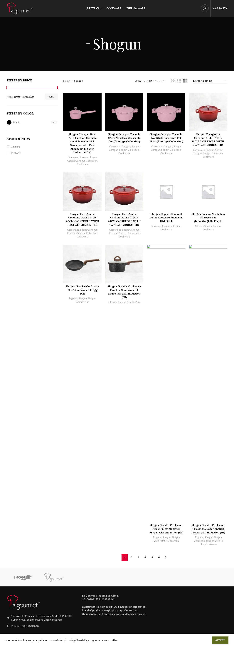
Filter (51, 96)
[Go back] (88, 43)
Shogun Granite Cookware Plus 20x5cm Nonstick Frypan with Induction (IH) (166, 528)
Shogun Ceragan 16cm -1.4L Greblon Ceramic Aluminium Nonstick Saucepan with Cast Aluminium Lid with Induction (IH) (82, 143)
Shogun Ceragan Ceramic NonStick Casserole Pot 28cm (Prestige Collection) (166, 138)
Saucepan (73, 157)
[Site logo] (20, 8)
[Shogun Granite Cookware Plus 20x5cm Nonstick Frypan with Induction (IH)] (166, 383)
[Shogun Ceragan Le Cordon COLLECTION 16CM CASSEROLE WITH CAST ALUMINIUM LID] (208, 112)
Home (66, 80)
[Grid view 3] (179, 80)
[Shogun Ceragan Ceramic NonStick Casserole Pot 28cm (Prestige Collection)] (166, 112)
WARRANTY (220, 8)
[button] (117, 597)
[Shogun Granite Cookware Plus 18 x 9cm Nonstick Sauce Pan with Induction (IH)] (124, 264)
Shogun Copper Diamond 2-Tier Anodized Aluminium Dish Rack (166, 217)
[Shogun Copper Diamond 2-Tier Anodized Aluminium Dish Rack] (166, 191)
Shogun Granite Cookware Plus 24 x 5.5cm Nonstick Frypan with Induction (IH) (208, 528)
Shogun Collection (87, 160)
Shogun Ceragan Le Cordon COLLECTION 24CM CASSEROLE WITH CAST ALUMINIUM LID (124, 219)
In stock (15, 152)
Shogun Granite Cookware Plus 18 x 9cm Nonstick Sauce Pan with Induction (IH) (124, 292)
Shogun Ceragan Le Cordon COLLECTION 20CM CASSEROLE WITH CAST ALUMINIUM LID (82, 219)
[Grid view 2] (173, 80)
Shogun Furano (212, 226)
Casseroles (115, 146)
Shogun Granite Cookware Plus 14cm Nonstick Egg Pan (82, 290)
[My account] (205, 8)
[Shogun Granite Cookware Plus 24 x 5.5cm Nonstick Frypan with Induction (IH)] (208, 383)
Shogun (84, 157)
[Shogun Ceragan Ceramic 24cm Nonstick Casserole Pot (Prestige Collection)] (124, 112)
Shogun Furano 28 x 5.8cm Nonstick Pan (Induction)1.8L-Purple (208, 217)
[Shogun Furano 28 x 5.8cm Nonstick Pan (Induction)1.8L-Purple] (208, 191)
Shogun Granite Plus (129, 302)
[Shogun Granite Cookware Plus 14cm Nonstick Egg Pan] (82, 264)
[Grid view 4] (185, 80)
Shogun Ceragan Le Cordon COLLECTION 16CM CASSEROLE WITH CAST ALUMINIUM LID (208, 140)
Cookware (82, 164)
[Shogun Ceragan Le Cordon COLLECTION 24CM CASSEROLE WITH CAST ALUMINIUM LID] (124, 191)
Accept (220, 640)
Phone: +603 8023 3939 (25, 626)
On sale (15, 146)
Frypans (73, 298)
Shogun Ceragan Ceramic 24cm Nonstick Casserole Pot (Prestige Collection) (124, 138)
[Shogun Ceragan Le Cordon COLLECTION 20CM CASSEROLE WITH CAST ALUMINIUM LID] (82, 191)
